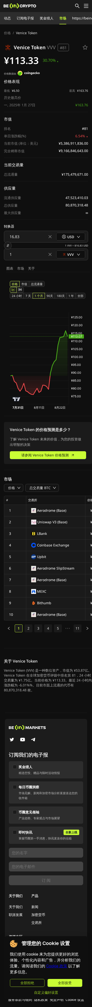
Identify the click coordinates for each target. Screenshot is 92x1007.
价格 (7, 33)
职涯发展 (16, 914)
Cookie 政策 (56, 966)
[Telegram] (33, 740)
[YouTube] (23, 740)
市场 (62, 18)
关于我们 (16, 906)
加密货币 (38, 914)
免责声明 (57, 999)
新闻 (34, 906)
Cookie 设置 (75, 999)
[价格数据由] (29, 73)
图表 (9, 268)
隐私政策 (41, 999)
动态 (7, 18)
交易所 (36, 922)
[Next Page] (87, 628)
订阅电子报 (25, 18)
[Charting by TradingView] (16, 399)
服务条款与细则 (20, 999)
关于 (31, 268)
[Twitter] (12, 740)
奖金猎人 (46, 18)
